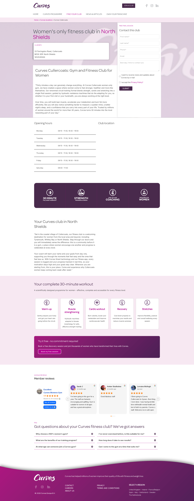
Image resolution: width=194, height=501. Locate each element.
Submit (125, 88)
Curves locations (46, 20)
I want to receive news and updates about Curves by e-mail (137, 76)
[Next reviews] (158, 399)
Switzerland (143, 492)
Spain (131, 492)
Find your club (74, 14)
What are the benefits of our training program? (56, 440)
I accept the (132, 82)
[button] (64, 434)
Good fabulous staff (108, 396)
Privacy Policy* (137, 82)
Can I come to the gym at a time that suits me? (119, 447)
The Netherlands (135, 495)
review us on (48, 407)
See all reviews (49, 402)
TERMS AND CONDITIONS (108, 488)
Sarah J (80, 386)
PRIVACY (101, 485)
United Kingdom (134, 490)
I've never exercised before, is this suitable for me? (121, 434)
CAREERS (69, 488)
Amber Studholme (114, 386)
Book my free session (49, 351)
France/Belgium (154, 490)
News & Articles (94, 14)
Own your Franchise (117, 14)
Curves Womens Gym (53, 393)
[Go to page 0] (111, 416)
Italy (136, 492)
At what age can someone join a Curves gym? (56, 447)
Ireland (144, 490)
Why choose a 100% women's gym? (52, 434)
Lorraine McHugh (144, 386)
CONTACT (69, 485)
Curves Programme (52, 14)
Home (35, 14)
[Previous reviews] (68, 399)
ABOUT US (69, 491)
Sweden (152, 492)
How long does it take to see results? (115, 440)
